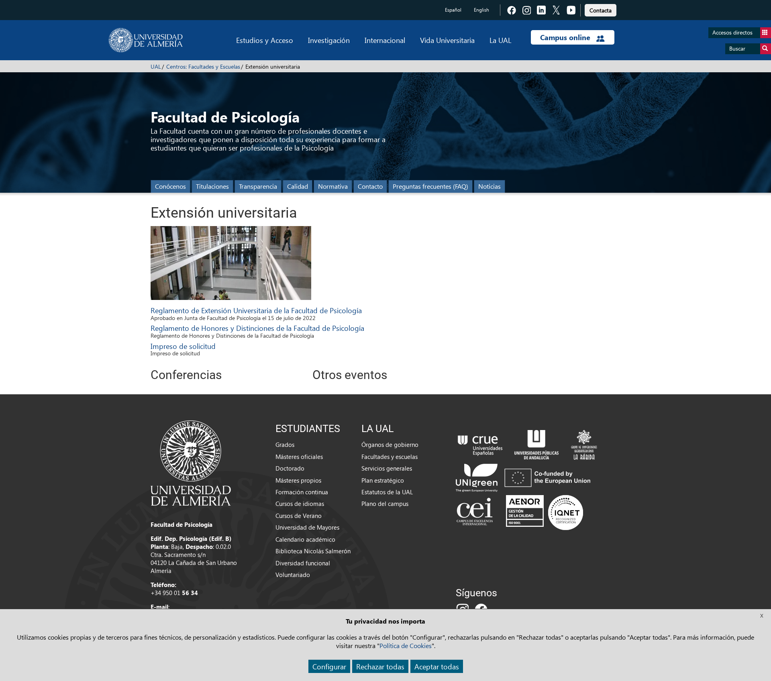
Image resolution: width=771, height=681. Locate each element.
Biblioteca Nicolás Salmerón (313, 551)
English (481, 10)
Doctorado (289, 468)
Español (453, 10)
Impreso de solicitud (183, 346)
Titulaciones (212, 186)
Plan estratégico (382, 480)
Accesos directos (732, 32)
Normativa (333, 186)
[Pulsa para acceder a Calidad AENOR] (544, 512)
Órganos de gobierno (389, 444)
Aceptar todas (436, 666)
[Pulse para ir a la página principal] (145, 40)
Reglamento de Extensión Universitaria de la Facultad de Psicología (256, 310)
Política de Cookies (405, 645)
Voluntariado (292, 575)
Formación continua (301, 492)
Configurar (329, 666)
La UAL (500, 40)
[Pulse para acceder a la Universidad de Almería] (191, 462)
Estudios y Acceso (264, 40)
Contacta (600, 10)
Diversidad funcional (302, 563)
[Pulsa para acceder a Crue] (480, 444)
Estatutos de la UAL (387, 492)
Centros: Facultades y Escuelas (203, 66)
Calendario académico (305, 539)
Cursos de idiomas (299, 504)
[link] (600, 9)
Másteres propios (298, 480)
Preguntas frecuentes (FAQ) (430, 186)
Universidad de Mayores (307, 527)
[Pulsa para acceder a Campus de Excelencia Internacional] (476, 512)
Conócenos (170, 186)
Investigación (329, 40)
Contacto (370, 186)
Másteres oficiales (299, 457)
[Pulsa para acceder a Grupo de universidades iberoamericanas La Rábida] (584, 444)
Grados (284, 444)
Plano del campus (384, 504)
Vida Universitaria (447, 40)
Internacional (385, 40)
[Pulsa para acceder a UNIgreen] (525, 477)
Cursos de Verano (298, 516)
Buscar (737, 48)
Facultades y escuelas (389, 457)
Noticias (489, 186)
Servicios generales (386, 468)
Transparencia (258, 186)
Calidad (297, 186)
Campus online (566, 37)
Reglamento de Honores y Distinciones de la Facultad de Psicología (257, 328)
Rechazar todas (380, 666)
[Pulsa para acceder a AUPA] (536, 444)
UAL (156, 66)
